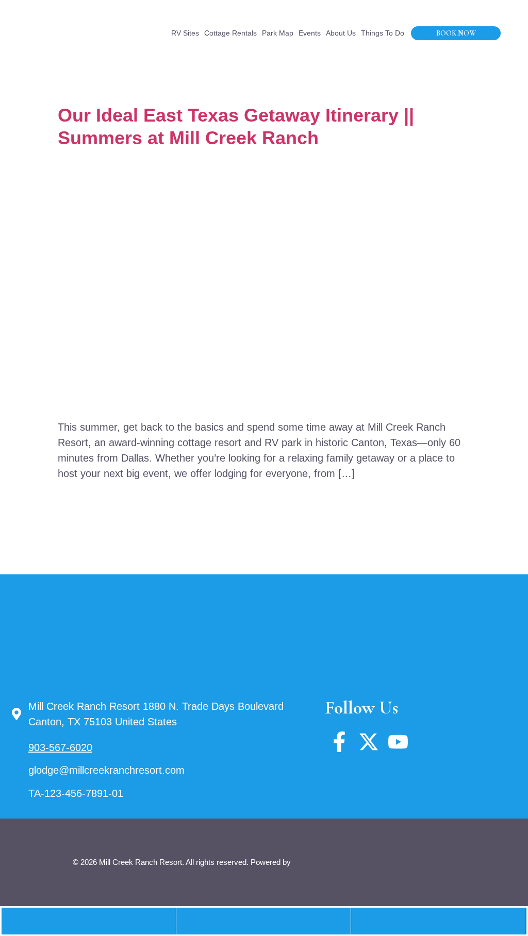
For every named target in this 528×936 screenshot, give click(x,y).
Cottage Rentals (230, 33)
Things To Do (382, 33)
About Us (341, 33)
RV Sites (185, 33)
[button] (263, 921)
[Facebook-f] (339, 741)
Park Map (277, 33)
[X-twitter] (368, 741)
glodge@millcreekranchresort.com (106, 770)
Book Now (456, 33)
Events (310, 33)
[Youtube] (398, 741)
